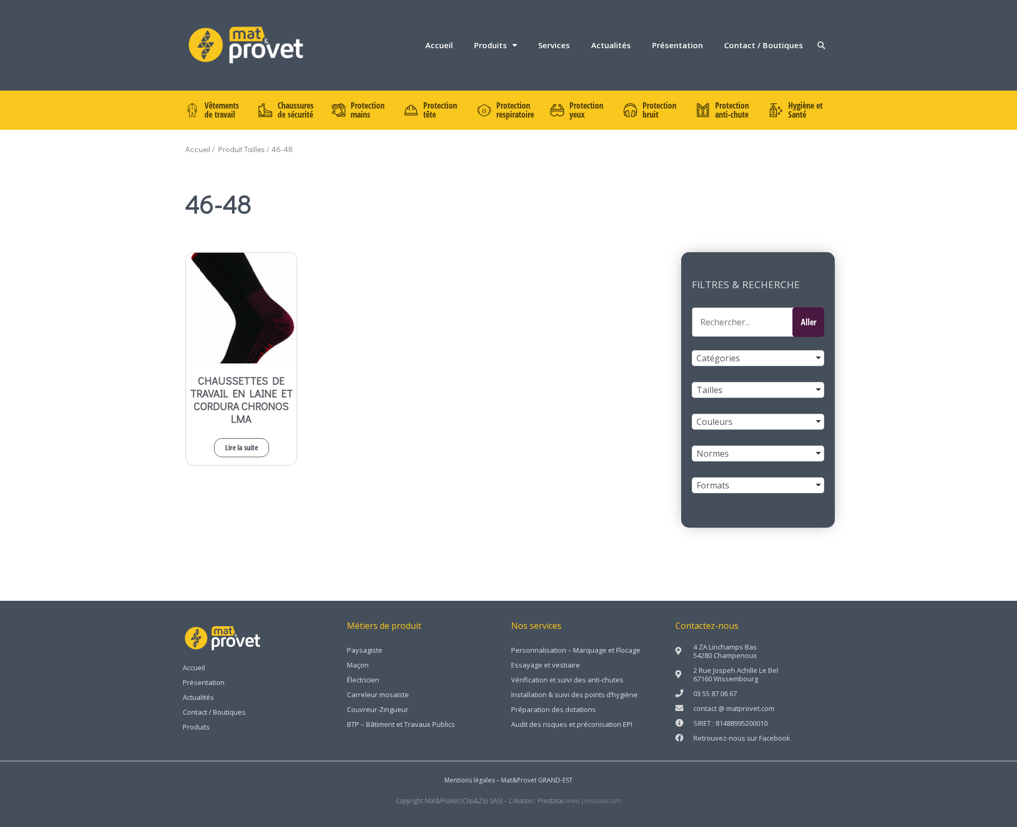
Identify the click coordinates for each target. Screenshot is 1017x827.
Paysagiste (364, 650)
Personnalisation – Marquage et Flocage (575, 650)
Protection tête (440, 110)
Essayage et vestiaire (545, 665)
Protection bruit (659, 110)
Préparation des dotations (553, 709)
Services (554, 45)
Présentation (677, 45)
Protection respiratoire (515, 110)
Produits (490, 45)
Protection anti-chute (732, 110)
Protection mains (368, 110)
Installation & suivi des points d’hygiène (574, 694)
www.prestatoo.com (593, 800)
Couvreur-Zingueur (377, 709)
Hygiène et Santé (805, 110)
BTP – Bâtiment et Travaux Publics (401, 724)
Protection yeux (586, 110)
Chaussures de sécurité (296, 110)
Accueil (439, 45)
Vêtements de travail (221, 110)
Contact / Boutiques (763, 45)
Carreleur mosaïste (378, 694)
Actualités (611, 45)
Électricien (363, 679)
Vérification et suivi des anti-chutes (567, 679)
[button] (821, 45)
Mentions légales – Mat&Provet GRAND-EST (508, 780)
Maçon (358, 665)
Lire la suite (241, 447)
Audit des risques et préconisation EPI (571, 724)
